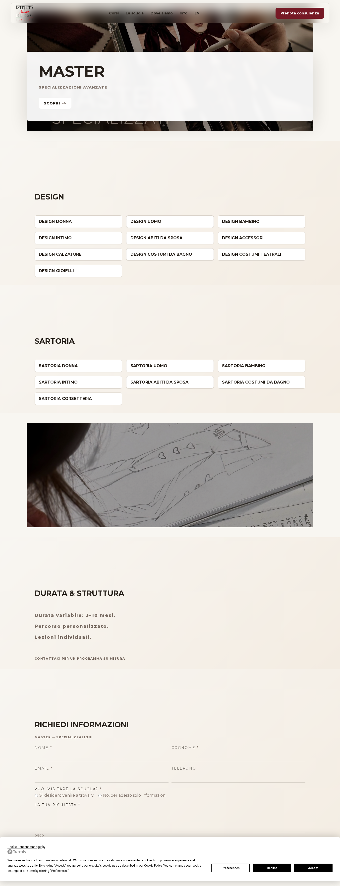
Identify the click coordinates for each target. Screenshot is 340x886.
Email (44, 768)
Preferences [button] (59, 871)
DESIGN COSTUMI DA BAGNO (161, 254)
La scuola (135, 13)
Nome (43, 747)
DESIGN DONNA (55, 221)
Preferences (231, 868)
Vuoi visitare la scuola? (68, 789)
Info (183, 13)
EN (196, 13)
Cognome (185, 747)
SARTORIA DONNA (58, 365)
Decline (272, 868)
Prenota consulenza (300, 13)
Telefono (183, 768)
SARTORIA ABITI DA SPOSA (159, 382)
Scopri (55, 103)
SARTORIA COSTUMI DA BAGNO (256, 382)
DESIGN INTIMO (55, 238)
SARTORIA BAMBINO (244, 365)
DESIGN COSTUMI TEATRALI (251, 254)
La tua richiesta (57, 805)
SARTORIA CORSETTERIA (65, 398)
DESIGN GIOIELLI (56, 270)
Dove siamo (162, 13)
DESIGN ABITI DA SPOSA (156, 238)
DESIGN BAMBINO (241, 221)
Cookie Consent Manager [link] (24, 847)
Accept (313, 868)
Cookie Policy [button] (153, 865)
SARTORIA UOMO (148, 365)
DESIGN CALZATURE (60, 254)
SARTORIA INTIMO (58, 382)
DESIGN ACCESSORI (243, 238)
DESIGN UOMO (145, 221)
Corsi (114, 13)
